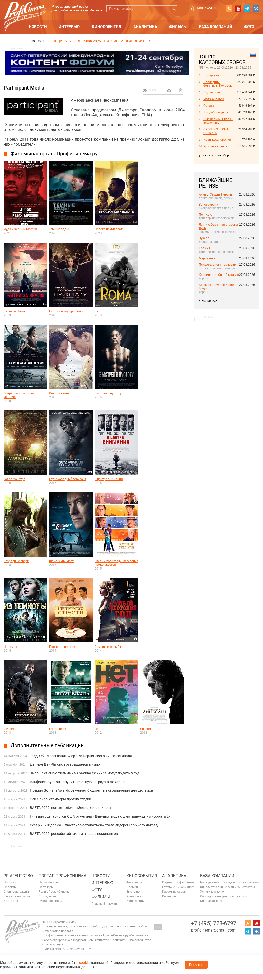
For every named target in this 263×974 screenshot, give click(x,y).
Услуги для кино (212, 891)
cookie (84, 963)
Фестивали (134, 882)
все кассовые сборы (216, 155)
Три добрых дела (215, 112)
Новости (38, 26)
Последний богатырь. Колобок (217, 83)
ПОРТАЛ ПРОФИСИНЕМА (62, 875)
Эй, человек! (212, 92)
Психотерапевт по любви (217, 265)
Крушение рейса (215, 146)
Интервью (69, 26)
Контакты (11, 901)
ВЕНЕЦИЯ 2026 (61, 41)
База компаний (215, 26)
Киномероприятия (213, 901)
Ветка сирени (208, 204)
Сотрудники (47, 896)
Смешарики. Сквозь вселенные (218, 121)
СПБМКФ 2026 (89, 41)
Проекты (10, 887)
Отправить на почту (181, 90)
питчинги (113, 41)
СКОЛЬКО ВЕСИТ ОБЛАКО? (215, 131)
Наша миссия (49, 882)
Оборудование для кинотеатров (223, 896)
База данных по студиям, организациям (229, 882)
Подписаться (207, 8)
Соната (208, 106)
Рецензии (169, 896)
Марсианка (207, 258)
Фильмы (178, 26)
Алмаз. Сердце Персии (215, 194)
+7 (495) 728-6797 (213, 923)
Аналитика (145, 26)
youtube (238, 8)
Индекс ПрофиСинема (178, 882)
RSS (229, 8)
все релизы (210, 301)
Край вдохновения (217, 139)
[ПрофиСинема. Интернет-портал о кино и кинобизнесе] (25, 11)
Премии (132, 887)
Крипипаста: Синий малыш (219, 275)
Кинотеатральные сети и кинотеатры (227, 887)
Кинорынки (134, 896)
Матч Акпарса (213, 99)
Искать (174, 8)
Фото (249, 26)
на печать (169, 90)
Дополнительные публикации (47, 745)
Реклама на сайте (17, 896)
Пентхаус (205, 214)
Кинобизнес (138, 41)
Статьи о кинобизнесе (178, 887)
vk (256, 8)
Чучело (204, 238)
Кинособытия (106, 26)
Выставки (133, 891)
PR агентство (18, 875)
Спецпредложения (17, 891)
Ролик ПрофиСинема (54, 891)
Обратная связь (50, 901)
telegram (247, 8)
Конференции (136, 901)
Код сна (204, 248)
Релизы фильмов (104, 904)
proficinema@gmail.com (213, 930)
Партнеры (46, 887)
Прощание (211, 75)
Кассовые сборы (174, 891)
